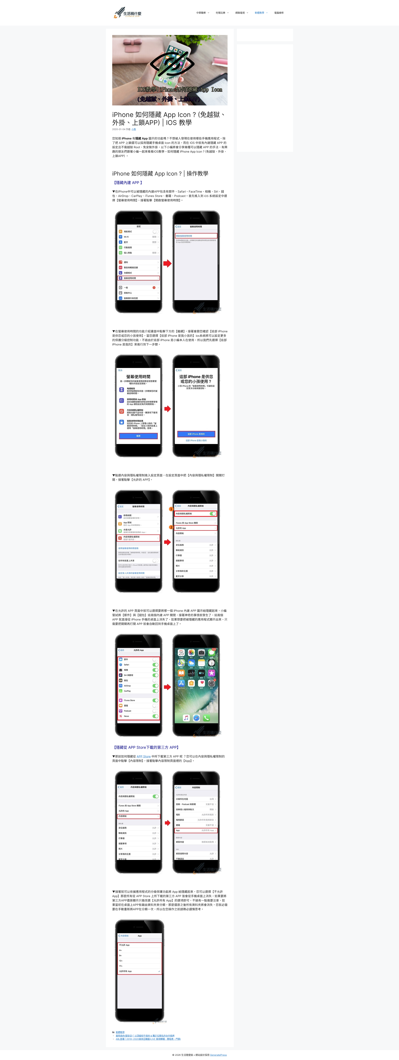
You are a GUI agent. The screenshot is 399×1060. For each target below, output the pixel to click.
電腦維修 (279, 12)
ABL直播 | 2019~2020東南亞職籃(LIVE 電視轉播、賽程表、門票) (148, 1039)
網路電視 (240, 12)
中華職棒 (201, 12)
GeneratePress (218, 1054)
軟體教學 (259, 12)
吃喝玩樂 (220, 12)
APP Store (144, 756)
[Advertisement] (266, 97)
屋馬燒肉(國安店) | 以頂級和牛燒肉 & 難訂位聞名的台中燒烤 (145, 1035)
